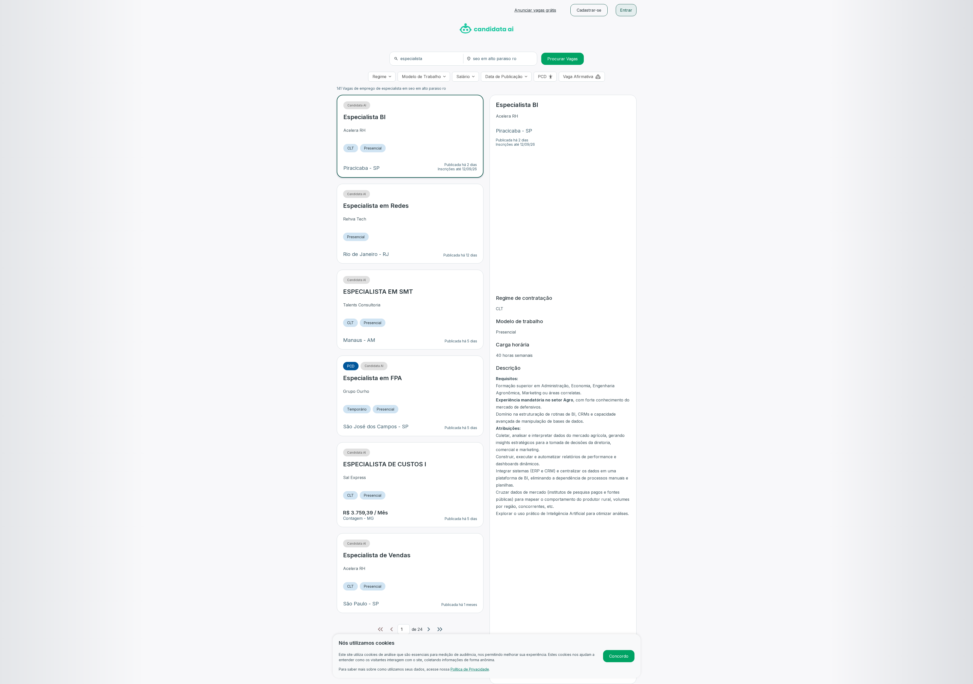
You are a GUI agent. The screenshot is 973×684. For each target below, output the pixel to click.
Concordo (618, 656)
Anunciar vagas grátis (535, 10)
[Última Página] (440, 629)
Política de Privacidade (470, 669)
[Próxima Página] (429, 629)
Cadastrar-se (589, 10)
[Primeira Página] (380, 629)
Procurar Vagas (562, 58)
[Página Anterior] (391, 629)
